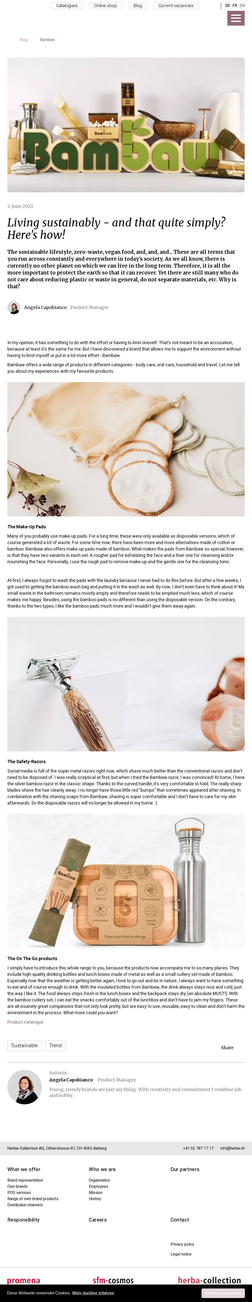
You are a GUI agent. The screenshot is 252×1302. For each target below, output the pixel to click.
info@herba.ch (232, 1148)
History (95, 1199)
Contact (180, 1219)
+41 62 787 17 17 (198, 1148)
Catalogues (67, 5)
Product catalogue (25, 1022)
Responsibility (23, 1219)
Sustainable (24, 1045)
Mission (95, 1193)
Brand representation (25, 1180)
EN (242, 6)
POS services (19, 1193)
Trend (55, 1045)
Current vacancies (175, 5)
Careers (98, 1219)
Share (227, 1047)
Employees (98, 1186)
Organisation (99, 1180)
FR (235, 6)
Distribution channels (25, 1205)
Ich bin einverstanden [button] (223, 1293)
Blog (137, 5)
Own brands (17, 1186)
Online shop (105, 5)
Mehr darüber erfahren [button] (93, 1293)
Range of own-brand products (32, 1199)
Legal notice (181, 1254)
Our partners (185, 1169)
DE (227, 6)
